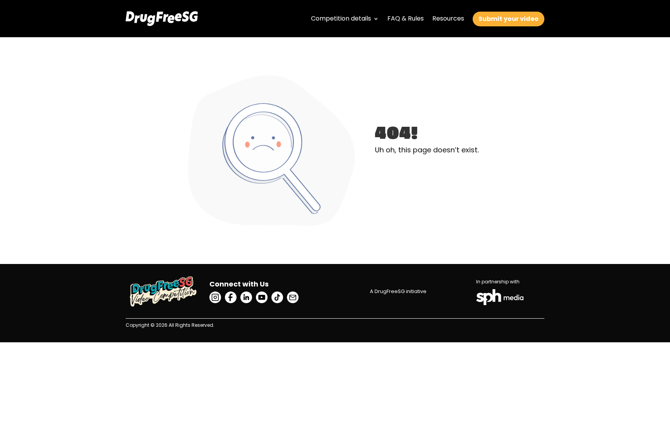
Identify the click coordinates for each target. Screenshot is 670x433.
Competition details (341, 18)
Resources (448, 18)
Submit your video (508, 18)
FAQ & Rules (405, 18)
